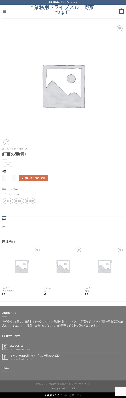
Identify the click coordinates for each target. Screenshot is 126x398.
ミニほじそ (7, 291)
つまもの (23, 149)
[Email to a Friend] (21, 201)
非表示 (78, 395)
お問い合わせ (41, 384)
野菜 (14, 149)
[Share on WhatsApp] (5, 201)
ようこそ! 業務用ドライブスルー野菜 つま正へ (35, 355)
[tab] (4, 219)
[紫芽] (104, 266)
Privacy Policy (82, 384)
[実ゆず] (63, 266)
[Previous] (2, 273)
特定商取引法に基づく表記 (61, 384)
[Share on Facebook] (10, 201)
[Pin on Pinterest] (27, 201)
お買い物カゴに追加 (33, 177)
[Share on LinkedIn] (32, 201)
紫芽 (87, 291)
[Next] (123, 273)
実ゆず (47, 291)
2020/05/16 (16, 345)
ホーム (5, 149)
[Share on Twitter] (16, 201)
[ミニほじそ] (21, 266)
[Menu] (4, 11)
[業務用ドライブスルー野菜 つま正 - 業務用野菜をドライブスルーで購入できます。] (63, 11)
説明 (4, 219)
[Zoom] (6, 142)
